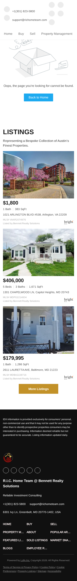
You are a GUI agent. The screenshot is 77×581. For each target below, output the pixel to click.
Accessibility (54, 571)
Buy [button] (21, 33)
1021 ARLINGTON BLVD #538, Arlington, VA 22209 (35, 214)
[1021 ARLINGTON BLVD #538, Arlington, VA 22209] (38, 174)
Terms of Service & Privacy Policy (20, 567)
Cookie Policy (47, 567)
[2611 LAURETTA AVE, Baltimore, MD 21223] (38, 330)
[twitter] (52, 14)
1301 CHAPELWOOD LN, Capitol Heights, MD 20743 (36, 292)
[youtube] (52, 22)
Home (8, 33)
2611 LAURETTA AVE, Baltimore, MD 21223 (30, 369)
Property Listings (27, 571)
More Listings (38, 389)
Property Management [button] (56, 33)
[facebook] (52, 5)
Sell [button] (32, 33)
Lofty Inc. (25, 560)
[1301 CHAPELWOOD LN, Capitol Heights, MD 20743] (38, 252)
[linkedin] (61, 5)
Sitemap (42, 571)
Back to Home (38, 97)
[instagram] (61, 14)
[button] (15, 524)
